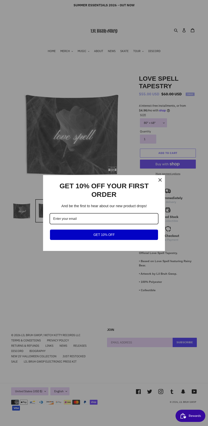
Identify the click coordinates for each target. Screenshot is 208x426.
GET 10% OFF (104, 234)
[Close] (160, 180)
